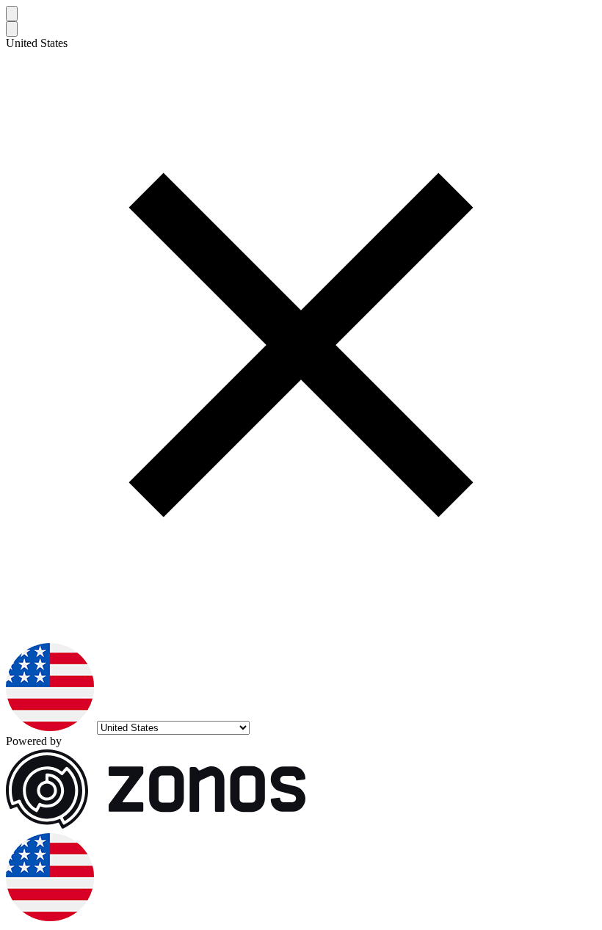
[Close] (12, 13)
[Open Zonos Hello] (50, 917)
